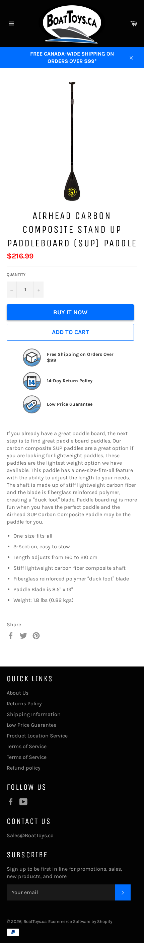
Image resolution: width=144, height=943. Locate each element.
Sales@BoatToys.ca (30, 835)
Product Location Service (37, 735)
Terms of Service (27, 746)
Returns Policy (24, 703)
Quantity (16, 274)
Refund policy (24, 768)
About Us (17, 693)
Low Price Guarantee (31, 725)
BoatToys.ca (35, 921)
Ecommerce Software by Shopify (80, 921)
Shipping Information (34, 714)
